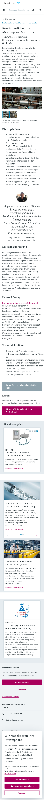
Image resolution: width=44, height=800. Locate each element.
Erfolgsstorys (10, 19)
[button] (22, 682)
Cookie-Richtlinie (10, 773)
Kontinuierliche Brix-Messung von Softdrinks (19, 23)
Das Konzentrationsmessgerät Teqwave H (20, 303)
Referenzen (10, 623)
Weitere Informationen (14, 468)
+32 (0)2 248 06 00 (14, 713)
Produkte (9, 450)
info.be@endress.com (14, 720)
